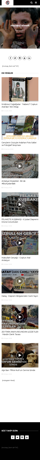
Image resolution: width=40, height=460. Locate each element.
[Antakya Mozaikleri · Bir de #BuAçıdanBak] (20, 166)
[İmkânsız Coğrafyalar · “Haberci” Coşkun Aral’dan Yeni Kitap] (20, 89)
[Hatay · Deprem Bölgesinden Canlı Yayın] (20, 281)
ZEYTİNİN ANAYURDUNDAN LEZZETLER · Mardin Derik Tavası (20, 333)
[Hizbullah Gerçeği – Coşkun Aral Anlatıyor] (20, 243)
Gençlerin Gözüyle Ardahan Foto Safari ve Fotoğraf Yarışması (19, 143)
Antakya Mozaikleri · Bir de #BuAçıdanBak (13, 182)
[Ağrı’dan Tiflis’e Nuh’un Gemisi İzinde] (20, 355)
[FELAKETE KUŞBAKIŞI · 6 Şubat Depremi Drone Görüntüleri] (20, 204)
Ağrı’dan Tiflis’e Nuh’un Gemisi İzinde (18, 370)
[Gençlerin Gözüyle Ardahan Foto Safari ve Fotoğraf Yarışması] (20, 128)
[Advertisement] (20, 401)
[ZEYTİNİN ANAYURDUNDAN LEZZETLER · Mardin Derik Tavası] (20, 317)
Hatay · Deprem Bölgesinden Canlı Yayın (20, 296)
